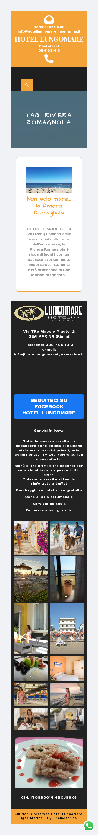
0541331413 (49, 50)
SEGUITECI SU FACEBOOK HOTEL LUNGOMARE (49, 406)
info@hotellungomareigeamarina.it (49, 31)
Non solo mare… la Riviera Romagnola (49, 205)
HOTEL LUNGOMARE (49, 38)
